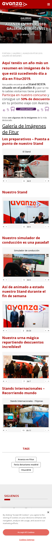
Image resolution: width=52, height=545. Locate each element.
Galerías (26, 18)
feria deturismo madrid (26, 464)
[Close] (48, 512)
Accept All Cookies (26, 532)
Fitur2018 (26, 470)
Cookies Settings (26, 539)
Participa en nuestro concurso (24, 95)
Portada (6, 53)
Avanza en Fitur (26, 459)
